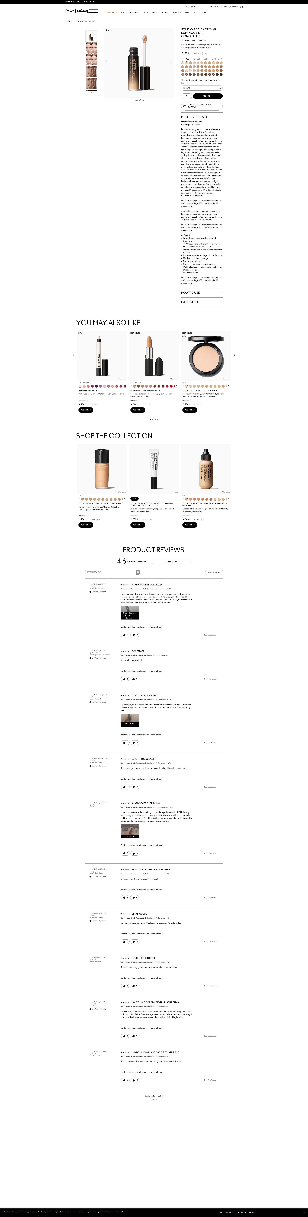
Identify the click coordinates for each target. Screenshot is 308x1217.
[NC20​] (182, 66)
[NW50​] (186, 74)
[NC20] (98, 499)
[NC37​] (205, 70)
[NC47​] (182, 74)
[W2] (194, 499)
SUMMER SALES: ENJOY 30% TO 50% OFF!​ (80, 2)
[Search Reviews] (138, 572)
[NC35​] (213, 66)
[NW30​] (209, 66)
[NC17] (202, 386)
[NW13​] (198, 62)
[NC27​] (198, 66)
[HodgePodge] (138, 386)
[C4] (82, 499)
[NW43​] (217, 70)
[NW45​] (221, 70)
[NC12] (190, 386)
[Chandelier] (112, 386)
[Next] (176, 386)
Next (154, 1100)
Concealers (90, 21)
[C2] (202, 499)
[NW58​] (213, 74)
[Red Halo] (116, 386)
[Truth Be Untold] (154, 386)
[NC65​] (221, 74)
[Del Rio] (158, 386)
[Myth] (146, 386)
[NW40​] (221, 66)
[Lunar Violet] (100, 386)
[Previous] (132, 386)
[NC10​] (190, 70)
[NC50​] (194, 74)
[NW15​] (209, 62)
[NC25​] (190, 66)
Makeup (75, 21)
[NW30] (119, 499)
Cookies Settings (225, 1212)
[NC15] (194, 386)
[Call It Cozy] (142, 386)
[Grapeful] (96, 386)
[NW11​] (190, 62)
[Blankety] (150, 386)
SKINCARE (165, 12)
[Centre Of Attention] (171, 386)
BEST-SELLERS (133, 12)
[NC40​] (209, 70)
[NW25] (107, 499)
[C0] (219, 499)
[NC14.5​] (201, 62)
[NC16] (198, 386)
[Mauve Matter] (125, 386)
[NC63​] (209, 74)
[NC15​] (205, 62)
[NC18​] (206, 386)
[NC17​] (217, 62)
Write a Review (171, 561)
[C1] (186, 499)
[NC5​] (182, 62)
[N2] (198, 499)
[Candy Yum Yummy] (92, 386)
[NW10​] (194, 70)
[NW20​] (198, 70)
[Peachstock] (134, 386)
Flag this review (210, 635)
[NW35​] (201, 70)
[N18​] (194, 66)
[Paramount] (163, 386)
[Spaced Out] (104, 386)
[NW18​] (186, 66)
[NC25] (102, 499)
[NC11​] (186, 62)
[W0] (215, 499)
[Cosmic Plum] (120, 386)
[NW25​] (201, 66)
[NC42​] (213, 70)
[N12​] (213, 62)
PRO (187, 12)
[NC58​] (201, 74)
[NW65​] (217, 74)
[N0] (223, 499)
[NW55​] (190, 74)
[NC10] (186, 386)
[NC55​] (198, 74)
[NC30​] (205, 66)
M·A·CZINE (177, 12)
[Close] (304, 1212)
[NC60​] (205, 74)
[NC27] (111, 499)
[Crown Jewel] (80, 386)
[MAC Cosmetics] (81, 11)
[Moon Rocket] (84, 386)
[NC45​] (182, 70)
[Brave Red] (167, 386)
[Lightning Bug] (88, 386)
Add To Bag (208, 96)
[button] (130, 613)
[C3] (206, 499)
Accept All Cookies (246, 1212)
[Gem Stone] (108, 386)
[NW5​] (186, 70)
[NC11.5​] (194, 62)
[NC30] (115, 499)
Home (67, 21)
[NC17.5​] (221, 62)
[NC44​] (217, 66)
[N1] (190, 499)
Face (82, 21)
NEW (122, 12)
